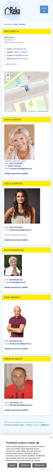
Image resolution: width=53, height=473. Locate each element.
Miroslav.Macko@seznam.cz (21, 405)
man (45, 425)
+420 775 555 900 (15, 163)
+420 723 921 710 (15, 402)
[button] (26, 89)
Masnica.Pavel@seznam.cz (20, 343)
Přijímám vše (39, 465)
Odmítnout (25, 465)
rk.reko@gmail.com (20, 55)
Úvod (15, 24)
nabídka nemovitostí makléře (16, 173)
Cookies (29, 425)
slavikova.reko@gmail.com (20, 230)
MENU (44, 8)
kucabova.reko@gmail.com (21, 168)
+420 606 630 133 (19, 49)
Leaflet (32, 111)
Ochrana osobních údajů (14, 425)
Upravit (12, 465)
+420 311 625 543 (20, 52)
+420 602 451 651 (15, 341)
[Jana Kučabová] (12, 11)
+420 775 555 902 (15, 227)
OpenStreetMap (43, 111)
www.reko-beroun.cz (19, 58)
